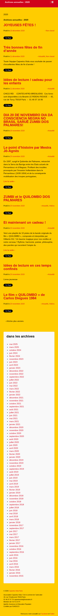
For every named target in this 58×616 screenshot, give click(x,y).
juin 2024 (13, 353)
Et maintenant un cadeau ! (25, 222)
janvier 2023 (14, 368)
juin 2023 (13, 362)
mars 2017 (14, 537)
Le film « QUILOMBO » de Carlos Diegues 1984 (24, 296)
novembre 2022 (16, 374)
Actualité (41, 56)
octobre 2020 (15, 433)
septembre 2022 (16, 377)
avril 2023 (13, 365)
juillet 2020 (14, 442)
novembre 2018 (16, 498)
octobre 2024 (15, 350)
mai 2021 (13, 418)
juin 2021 (13, 415)
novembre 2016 (16, 546)
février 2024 (14, 356)
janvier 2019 (14, 493)
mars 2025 (14, 347)
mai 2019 (13, 481)
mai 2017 (13, 534)
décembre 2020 (16, 427)
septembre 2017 (16, 528)
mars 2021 (14, 421)
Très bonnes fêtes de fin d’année (23, 49)
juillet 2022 (14, 380)
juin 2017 (13, 531)
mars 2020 (14, 451)
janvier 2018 (14, 522)
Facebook (44, 614)
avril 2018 (13, 516)
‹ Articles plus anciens (15, 321)
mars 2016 (14, 567)
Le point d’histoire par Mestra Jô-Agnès (27, 149)
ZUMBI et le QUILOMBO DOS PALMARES (27, 198)
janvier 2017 (14, 543)
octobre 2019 (15, 466)
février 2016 (14, 570)
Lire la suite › (9, 181)
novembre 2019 (16, 463)
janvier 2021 (14, 424)
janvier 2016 (14, 573)
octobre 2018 (15, 501)
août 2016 (13, 555)
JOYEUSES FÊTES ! (20, 25)
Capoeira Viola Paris (15, 591)
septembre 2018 (16, 504)
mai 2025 (13, 344)
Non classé (50, 31)
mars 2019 (14, 487)
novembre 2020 (16, 430)
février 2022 (14, 392)
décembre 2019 (16, 460)
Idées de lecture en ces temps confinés (27, 267)
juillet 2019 (14, 475)
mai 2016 (13, 561)
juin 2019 (13, 478)
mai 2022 (13, 386)
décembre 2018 (16, 495)
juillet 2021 (14, 412)
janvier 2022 (14, 395)
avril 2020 (13, 448)
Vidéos (51, 206)
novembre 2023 (16, 359)
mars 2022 (14, 389)
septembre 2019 (16, 469)
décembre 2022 (16, 371)
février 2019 (14, 490)
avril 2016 (13, 564)
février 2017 (14, 540)
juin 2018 (13, 510)
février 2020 (14, 454)
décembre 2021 (16, 397)
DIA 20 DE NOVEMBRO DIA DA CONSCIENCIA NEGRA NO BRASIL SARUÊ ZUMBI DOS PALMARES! (28, 120)
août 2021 (13, 409)
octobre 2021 (15, 403)
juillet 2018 (14, 507)
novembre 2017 (16, 525)
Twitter (52, 614)
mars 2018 (14, 519)
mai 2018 (13, 513)
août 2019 (13, 472)
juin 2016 (13, 558)
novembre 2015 (16, 576)
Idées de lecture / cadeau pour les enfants (28, 81)
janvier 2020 (14, 457)
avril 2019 (13, 484)
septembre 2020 (16, 436)
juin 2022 (13, 383)
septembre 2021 (16, 406)
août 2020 (13, 439)
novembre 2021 (16, 400)
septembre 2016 (16, 552)
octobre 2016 (15, 549)
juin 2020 (13, 445)
